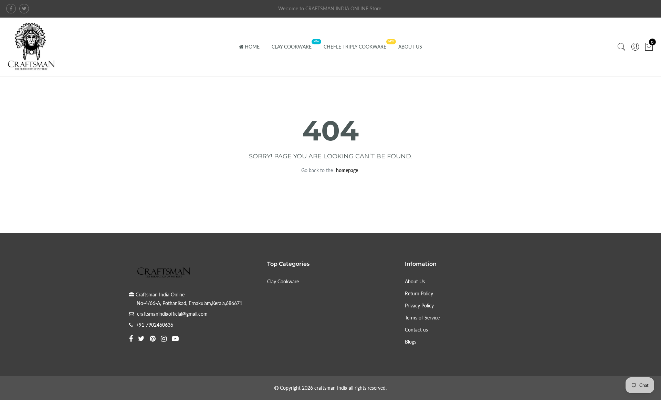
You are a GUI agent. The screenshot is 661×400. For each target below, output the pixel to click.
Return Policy (419, 293)
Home (252, 47)
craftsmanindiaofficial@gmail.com (172, 314)
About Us (415, 281)
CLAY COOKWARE (292, 47)
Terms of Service (422, 317)
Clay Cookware (283, 281)
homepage (347, 170)
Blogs (410, 342)
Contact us (416, 330)
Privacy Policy (419, 305)
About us (410, 47)
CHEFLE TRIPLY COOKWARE (355, 47)
